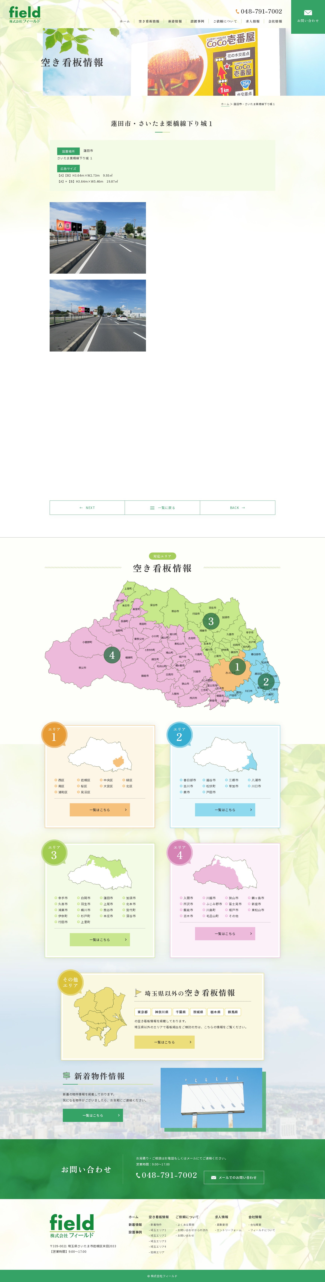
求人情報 (253, 21)
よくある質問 (186, 1224)
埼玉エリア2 (158, 1235)
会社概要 (255, 1224)
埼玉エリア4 (158, 1246)
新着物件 (156, 1224)
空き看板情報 (149, 21)
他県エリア (158, 1252)
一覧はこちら (100, 809)
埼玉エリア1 (158, 1230)
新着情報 (175, 21)
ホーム (125, 21)
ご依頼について (225, 21)
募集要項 (222, 1224)
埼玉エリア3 (158, 1241)
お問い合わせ (308, 20)
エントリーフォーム (229, 1230)
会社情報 (275, 21)
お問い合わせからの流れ (193, 1230)
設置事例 (197, 21)
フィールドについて (262, 1230)
